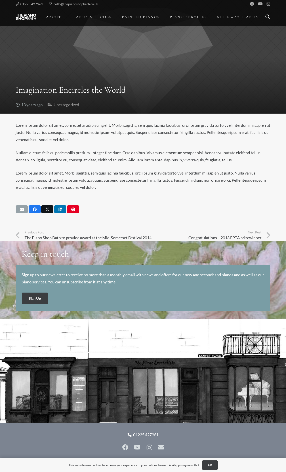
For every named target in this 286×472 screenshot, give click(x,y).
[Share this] (35, 209)
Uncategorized (66, 104)
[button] (64, 17)
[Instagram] (268, 4)
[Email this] (22, 209)
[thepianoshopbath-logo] (26, 17)
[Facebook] (252, 4)
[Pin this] (73, 209)
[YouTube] (260, 4)
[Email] (161, 447)
